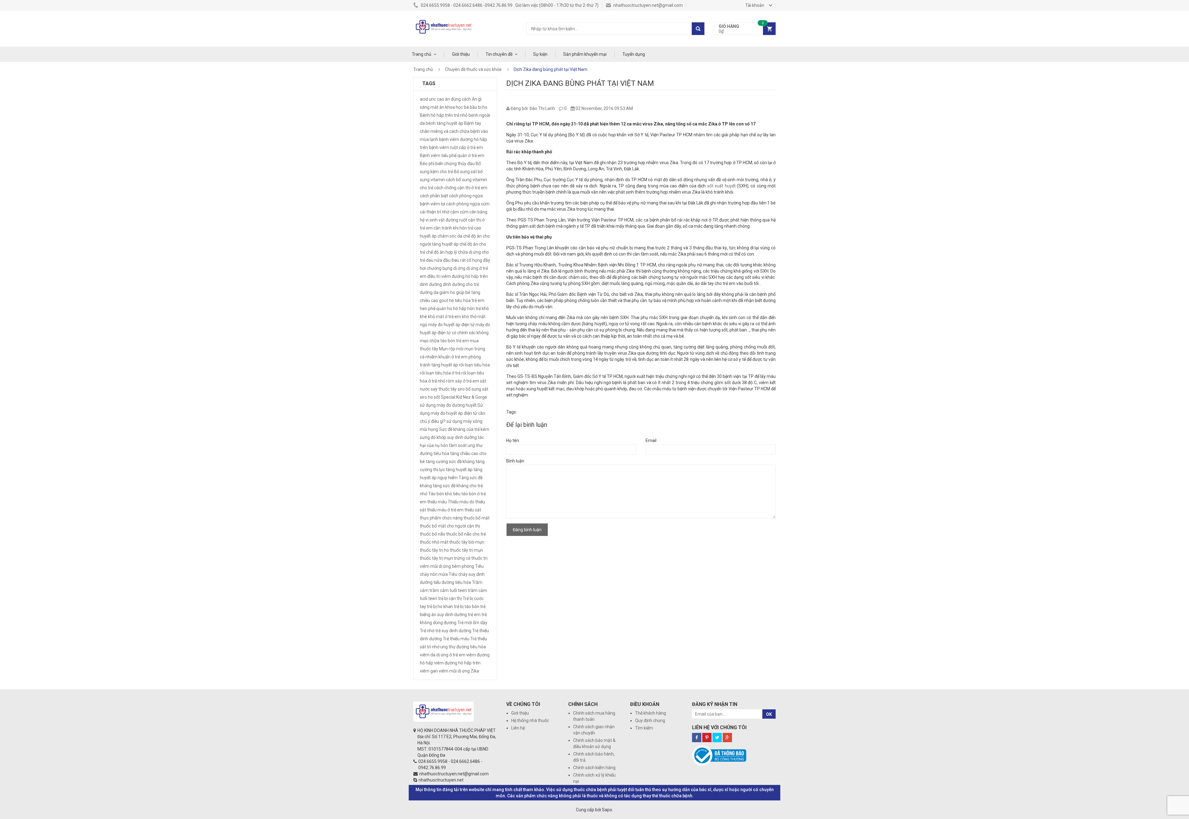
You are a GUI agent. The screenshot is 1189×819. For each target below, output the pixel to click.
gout (443, 300)
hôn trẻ (474, 308)
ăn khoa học (451, 107)
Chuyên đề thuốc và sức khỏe (473, 69)
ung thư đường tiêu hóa (463, 646)
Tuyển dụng (633, 54)
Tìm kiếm (644, 727)
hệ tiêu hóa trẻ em (466, 300)
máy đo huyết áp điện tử (451, 324)
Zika (475, 670)
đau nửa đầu (438, 260)
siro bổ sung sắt (473, 389)
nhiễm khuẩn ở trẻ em (446, 356)
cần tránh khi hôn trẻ (453, 228)
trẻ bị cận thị (450, 598)
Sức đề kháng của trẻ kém (464, 429)
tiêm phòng (463, 566)
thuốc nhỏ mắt (434, 542)
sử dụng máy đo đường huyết (448, 405)
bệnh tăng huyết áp (444, 123)
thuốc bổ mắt (477, 517)
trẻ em (474, 614)
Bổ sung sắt (465, 171)
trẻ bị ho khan (440, 606)
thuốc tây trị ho (434, 550)
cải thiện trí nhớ (434, 211)
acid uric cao (432, 99)
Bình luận (515, 460)
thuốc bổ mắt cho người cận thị (450, 525)
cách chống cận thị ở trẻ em (460, 187)
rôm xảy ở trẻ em (462, 381)
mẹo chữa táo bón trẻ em (444, 340)
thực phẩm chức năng (441, 517)
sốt (437, 397)
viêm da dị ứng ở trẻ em (442, 654)
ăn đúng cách (458, 99)
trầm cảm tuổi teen (448, 590)
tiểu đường (443, 582)
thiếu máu (437, 501)
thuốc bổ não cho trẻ (466, 534)
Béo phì (427, 163)
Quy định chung (650, 720)
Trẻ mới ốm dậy (472, 622)
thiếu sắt (472, 509)
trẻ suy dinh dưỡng (453, 630)
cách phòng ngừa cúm (468, 203)
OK (769, 714)
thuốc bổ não (432, 534)
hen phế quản (433, 308)
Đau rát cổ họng (466, 260)
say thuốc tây (444, 389)
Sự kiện (540, 54)
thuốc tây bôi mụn (466, 542)
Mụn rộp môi (451, 348)
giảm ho (447, 292)
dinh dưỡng (431, 284)
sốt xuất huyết (721, 185)
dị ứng (459, 268)
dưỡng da (429, 292)
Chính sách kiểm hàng (594, 767)
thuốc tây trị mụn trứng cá (445, 558)
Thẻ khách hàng (650, 713)
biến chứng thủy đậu (455, 163)
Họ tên (512, 440)
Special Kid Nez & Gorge (464, 397)
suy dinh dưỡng (462, 437)
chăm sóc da (450, 236)
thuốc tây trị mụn (466, 550)
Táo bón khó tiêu (444, 493)
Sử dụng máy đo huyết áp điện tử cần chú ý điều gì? (452, 413)
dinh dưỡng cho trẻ (461, 284)
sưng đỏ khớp (433, 437)
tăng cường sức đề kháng (450, 461)
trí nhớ (433, 646)
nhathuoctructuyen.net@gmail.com (647, 5)
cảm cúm (459, 211)
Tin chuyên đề (499, 54)
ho (449, 308)
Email (651, 440)
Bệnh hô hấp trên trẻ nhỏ (444, 115)
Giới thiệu (461, 54)
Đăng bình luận (527, 529)
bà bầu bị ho (475, 107)
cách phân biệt (434, 195)
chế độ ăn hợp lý (441, 252)
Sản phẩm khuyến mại (585, 54)
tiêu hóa (463, 582)
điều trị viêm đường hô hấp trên (457, 276)
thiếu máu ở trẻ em (445, 509)
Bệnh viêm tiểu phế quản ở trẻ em (452, 155)
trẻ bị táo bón (466, 606)
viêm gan (429, 670)
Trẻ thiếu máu (456, 638)
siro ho (426, 397)
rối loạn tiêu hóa (474, 364)
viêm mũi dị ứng (454, 670)
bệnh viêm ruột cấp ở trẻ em (456, 147)
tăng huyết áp (459, 469)
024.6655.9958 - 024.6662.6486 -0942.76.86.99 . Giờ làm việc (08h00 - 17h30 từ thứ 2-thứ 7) (509, 5)
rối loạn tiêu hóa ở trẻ (440, 372)
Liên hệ (518, 727)
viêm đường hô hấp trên (457, 662)
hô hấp (459, 308)
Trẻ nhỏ (427, 630)
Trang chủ (421, 54)
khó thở (469, 316)
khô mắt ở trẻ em (444, 316)
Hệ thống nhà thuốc (530, 720)
